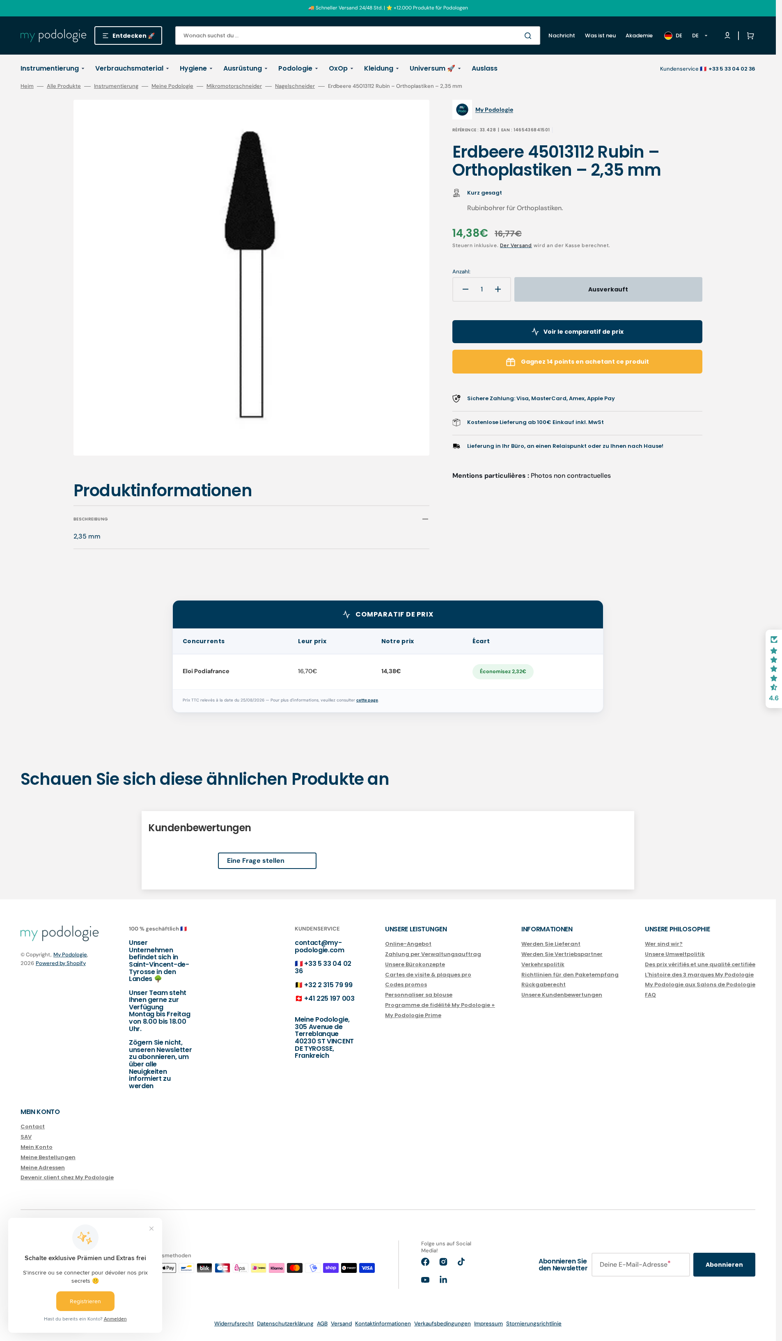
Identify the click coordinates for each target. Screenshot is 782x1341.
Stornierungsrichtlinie (534, 1323)
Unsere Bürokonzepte (415, 964)
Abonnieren (724, 1265)
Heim (27, 86)
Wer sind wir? (664, 944)
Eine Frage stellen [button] (255, 860)
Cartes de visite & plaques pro (428, 975)
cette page (367, 700)
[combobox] (357, 35)
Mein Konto (37, 1147)
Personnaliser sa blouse (418, 995)
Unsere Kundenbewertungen (561, 995)
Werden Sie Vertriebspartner (562, 954)
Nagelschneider (295, 86)
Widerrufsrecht (234, 1323)
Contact (33, 1126)
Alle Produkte (64, 86)
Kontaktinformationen (383, 1323)
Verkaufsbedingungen (442, 1323)
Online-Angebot (408, 944)
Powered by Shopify (61, 963)
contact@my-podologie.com (319, 946)
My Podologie (70, 954)
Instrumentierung (116, 86)
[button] (748, 36)
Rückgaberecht (543, 984)
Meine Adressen (43, 1167)
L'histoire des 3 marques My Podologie (699, 975)
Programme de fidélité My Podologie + (440, 1005)
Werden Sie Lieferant (550, 944)
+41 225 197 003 (329, 998)
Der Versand (516, 245)
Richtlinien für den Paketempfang (570, 975)
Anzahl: (461, 271)
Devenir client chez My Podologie (67, 1177)
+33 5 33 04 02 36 (323, 967)
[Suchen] (529, 36)
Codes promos (406, 984)
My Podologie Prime (413, 1015)
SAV (26, 1137)
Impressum (488, 1323)
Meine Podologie (172, 86)
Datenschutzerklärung (285, 1323)
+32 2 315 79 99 (328, 985)
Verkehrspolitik (542, 964)
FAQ (650, 995)
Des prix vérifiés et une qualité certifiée (700, 964)
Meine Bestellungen (48, 1157)
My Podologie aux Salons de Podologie (700, 984)
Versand (341, 1323)
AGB (322, 1323)
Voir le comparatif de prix (584, 332)
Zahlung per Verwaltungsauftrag (433, 954)
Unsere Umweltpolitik (675, 954)
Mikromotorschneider (234, 86)
